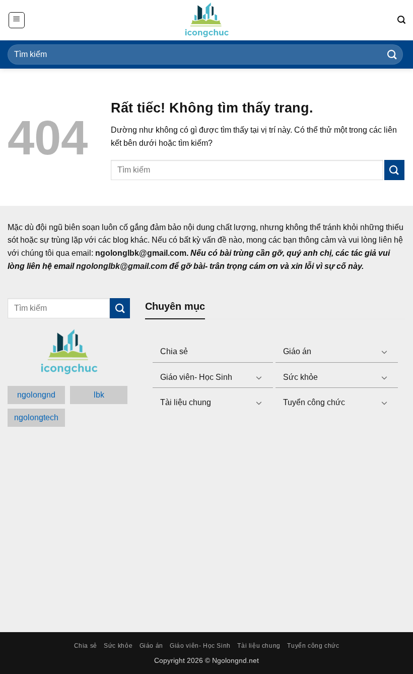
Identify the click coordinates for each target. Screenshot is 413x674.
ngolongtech (36, 417)
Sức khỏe (300, 377)
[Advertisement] (275, 521)
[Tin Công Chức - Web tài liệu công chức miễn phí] (206, 20)
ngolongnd (36, 394)
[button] (17, 20)
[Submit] (392, 54)
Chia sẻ (174, 351)
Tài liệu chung (185, 402)
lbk (99, 394)
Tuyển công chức (314, 402)
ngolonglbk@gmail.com (121, 266)
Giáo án (297, 351)
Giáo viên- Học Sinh (196, 377)
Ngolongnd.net (235, 660)
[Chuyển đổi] (384, 352)
